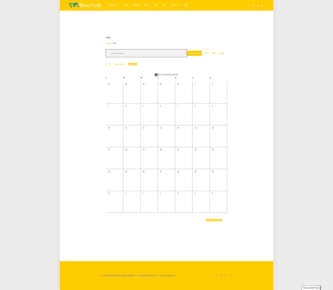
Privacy (163, 276)
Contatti (173, 5)
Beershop (136, 5)
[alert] (166, 74)
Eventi (108, 43)
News (156, 5)
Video (164, 5)
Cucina (126, 5)
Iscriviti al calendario (214, 220)
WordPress (151, 276)
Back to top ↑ (171, 276)
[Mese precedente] (106, 64)
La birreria (113, 5)
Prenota (147, 5)
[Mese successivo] (109, 64)
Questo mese (119, 64)
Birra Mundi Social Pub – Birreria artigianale (120, 276)
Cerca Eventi (194, 53)
